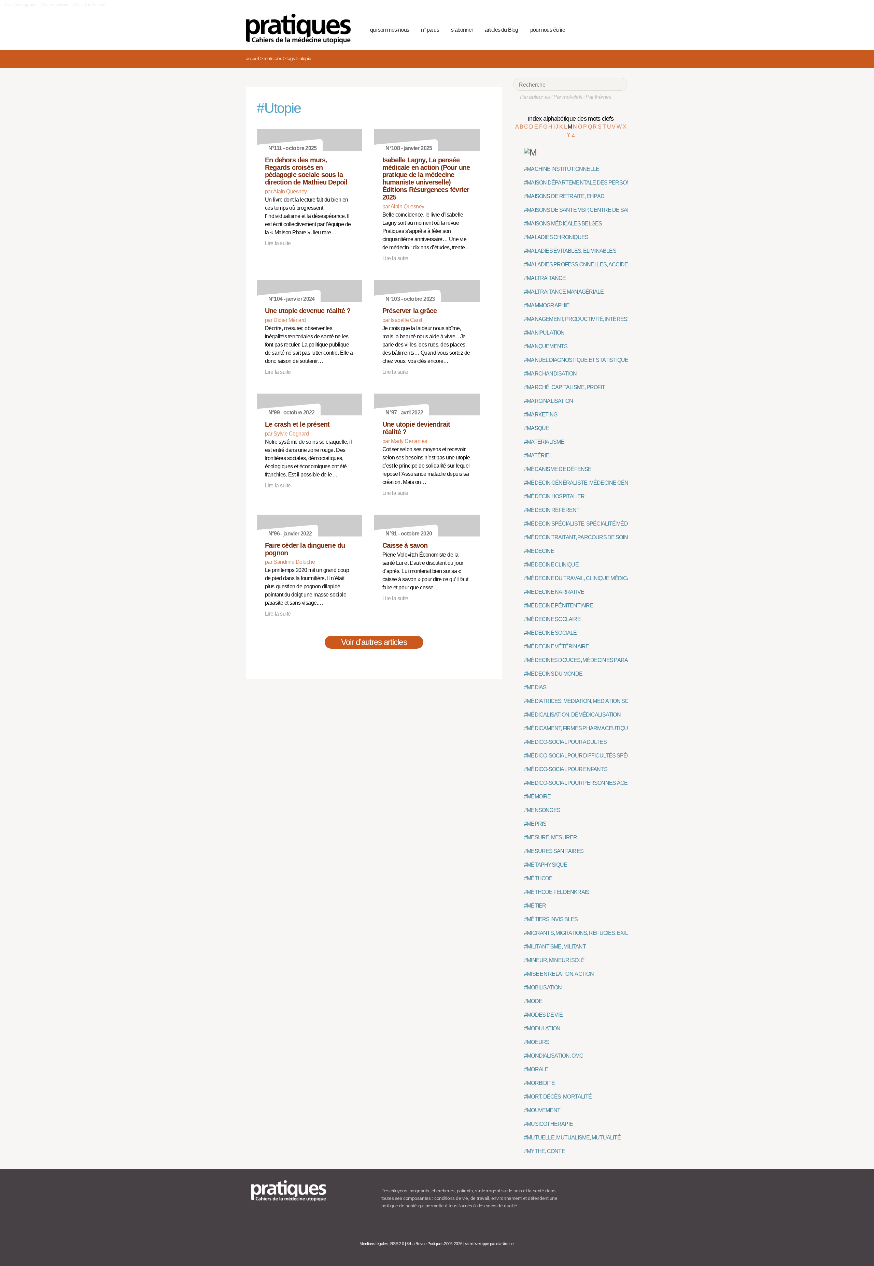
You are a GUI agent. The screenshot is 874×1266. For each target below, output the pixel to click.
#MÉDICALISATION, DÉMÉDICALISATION (572, 715)
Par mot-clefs (567, 97)
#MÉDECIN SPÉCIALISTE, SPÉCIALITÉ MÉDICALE (583, 524)
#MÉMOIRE (537, 796)
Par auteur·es (535, 97)
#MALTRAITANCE (545, 278)
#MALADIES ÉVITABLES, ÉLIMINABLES (570, 251)
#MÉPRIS (535, 824)
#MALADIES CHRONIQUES (556, 237)
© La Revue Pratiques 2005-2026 (435, 1243)
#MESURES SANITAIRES (553, 851)
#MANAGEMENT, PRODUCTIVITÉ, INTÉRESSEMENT (586, 319)
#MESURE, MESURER (550, 837)
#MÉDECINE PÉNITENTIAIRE (558, 605)
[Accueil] (301, 29)
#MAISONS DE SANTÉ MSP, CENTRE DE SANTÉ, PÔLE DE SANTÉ (601, 210)
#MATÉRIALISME (544, 442)
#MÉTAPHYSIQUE (545, 865)
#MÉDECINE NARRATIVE (554, 592)
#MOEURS (536, 1042)
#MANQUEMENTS (545, 346)
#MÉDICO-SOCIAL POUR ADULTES (565, 742)
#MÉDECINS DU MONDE (553, 674)
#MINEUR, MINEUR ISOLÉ (554, 960)
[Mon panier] (596, 29)
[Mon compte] (608, 29)
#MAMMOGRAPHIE (547, 305)
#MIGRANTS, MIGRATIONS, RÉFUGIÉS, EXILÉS (579, 933)
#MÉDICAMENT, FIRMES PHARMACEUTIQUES (579, 728)
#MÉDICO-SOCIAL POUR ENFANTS (565, 769)
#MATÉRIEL (538, 455)
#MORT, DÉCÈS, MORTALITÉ (558, 1097)
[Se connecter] (620, 29)
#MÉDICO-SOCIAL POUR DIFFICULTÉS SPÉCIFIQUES (587, 756)
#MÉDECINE (539, 551)
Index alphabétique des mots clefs (571, 118)
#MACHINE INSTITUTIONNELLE (561, 169)
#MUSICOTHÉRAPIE (548, 1124)
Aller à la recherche (89, 4)
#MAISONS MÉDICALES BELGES (563, 223)
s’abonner (462, 30)
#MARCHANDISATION (550, 374)
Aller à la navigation (20, 4)
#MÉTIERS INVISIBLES (551, 919)
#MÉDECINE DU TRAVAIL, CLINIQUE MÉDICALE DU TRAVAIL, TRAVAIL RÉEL (613, 578)
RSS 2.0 (397, 1243)
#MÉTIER (535, 906)
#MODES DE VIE (543, 1015)
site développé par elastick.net (489, 1243)
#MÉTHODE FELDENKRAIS (556, 892)
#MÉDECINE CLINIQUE (551, 565)
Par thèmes (598, 97)
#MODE (533, 1001)
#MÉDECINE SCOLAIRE (552, 619)
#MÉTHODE (538, 878)
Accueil (252, 58)
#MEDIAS (535, 687)
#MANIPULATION (544, 333)
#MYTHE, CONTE (544, 1151)
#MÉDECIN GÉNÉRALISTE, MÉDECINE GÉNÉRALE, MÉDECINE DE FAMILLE (614, 483)
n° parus (430, 30)
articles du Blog (501, 30)
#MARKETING (540, 414)
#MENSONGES (542, 810)
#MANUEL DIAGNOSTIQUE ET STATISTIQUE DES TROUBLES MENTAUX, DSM (616, 360)
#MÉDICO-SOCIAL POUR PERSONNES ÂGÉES (579, 783)
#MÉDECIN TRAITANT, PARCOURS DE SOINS (577, 537)
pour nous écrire (547, 30)
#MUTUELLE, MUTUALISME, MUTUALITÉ (572, 1137)
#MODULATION (542, 1028)
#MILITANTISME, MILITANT (555, 947)
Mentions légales (374, 1243)
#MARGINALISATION (548, 401)
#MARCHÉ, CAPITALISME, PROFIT (564, 387)
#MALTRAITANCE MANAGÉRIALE (564, 292)
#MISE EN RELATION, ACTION (559, 974)
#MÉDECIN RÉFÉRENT (552, 510)
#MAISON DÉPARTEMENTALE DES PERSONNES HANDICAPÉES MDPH (609, 183)
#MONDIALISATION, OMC (553, 1056)
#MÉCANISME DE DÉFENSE (558, 469)
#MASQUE (536, 428)
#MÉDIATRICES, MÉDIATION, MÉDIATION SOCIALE (583, 701)
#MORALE (536, 1069)
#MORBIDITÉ (539, 1083)
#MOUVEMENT (542, 1110)
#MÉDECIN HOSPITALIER (554, 496)
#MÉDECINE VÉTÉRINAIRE (556, 646)
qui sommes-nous (389, 30)
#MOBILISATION (543, 987)
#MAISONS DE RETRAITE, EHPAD (564, 196)
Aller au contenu (54, 4)
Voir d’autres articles (374, 642)
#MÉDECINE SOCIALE (550, 633)
